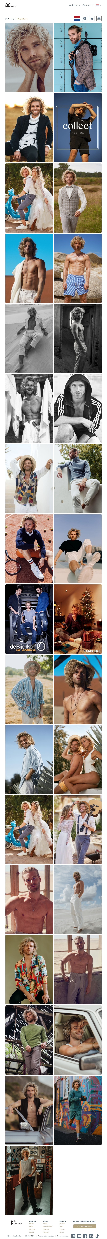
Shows (45, 1224)
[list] (74, 5)
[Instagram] (73, 1236)
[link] (99, 5)
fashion (22, 18)
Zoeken (31, 1232)
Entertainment (47, 1226)
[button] (84, 18)
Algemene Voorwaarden (46, 1236)
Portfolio (61, 1224)
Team (61, 1226)
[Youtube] (79, 1236)
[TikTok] (97, 1236)
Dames (31, 1224)
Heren (31, 1226)
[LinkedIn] (91, 1236)
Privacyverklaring (62, 1236)
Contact (61, 1232)
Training (62, 1229)
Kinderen (32, 1229)
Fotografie (46, 1229)
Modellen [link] (73, 5)
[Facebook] (85, 1236)
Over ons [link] (86, 5)
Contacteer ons (84, 1226)
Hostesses (46, 1232)
